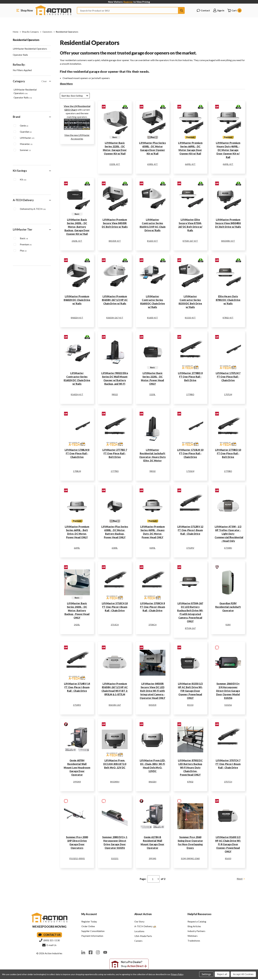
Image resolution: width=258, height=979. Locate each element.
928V (228, 624)
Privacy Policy (177, 974)
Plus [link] (23, 250)
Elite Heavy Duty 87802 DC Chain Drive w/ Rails (228, 300)
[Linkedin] (83, 952)
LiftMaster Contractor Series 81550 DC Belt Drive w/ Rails (190, 301)
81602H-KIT (77, 394)
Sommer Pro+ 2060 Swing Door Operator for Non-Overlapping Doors (190, 842)
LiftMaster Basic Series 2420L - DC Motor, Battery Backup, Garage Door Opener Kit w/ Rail (77, 226)
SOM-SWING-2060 (190, 858)
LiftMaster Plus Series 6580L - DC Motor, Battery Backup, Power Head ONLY (114, 532)
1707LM (228, 394)
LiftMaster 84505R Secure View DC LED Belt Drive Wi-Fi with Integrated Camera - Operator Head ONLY (152, 690)
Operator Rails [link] (23, 97)
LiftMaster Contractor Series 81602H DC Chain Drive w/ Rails (77, 378)
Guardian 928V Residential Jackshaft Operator (228, 607)
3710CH (115, 624)
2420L (77, 624)
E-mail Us (51, 945)
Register (128, 1)
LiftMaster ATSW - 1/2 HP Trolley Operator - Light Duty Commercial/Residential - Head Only (228, 533)
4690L (152, 548)
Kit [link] (23, 179)
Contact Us (51, 934)
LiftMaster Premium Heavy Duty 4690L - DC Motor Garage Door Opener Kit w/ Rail (228, 150)
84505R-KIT (115, 241)
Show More (66, 83)
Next (240, 878)
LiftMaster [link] (27, 137)
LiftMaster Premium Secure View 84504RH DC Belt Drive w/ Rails (228, 223)
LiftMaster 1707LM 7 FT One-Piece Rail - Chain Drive (228, 377)
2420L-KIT (77, 241)
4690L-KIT (228, 164)
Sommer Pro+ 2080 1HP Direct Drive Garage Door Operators (77, 842)
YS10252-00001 (77, 858)
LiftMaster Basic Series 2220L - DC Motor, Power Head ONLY (152, 378)
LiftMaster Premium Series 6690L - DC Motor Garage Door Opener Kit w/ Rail (190, 148)
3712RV (190, 548)
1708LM (77, 471)
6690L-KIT (190, 164)
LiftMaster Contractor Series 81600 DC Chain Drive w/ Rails (152, 301)
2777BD (115, 471)
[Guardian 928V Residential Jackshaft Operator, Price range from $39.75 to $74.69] (228, 582)
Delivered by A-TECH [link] (33, 208)
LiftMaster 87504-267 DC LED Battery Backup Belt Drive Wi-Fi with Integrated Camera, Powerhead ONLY (190, 612)
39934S (152, 858)
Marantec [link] (26, 143)
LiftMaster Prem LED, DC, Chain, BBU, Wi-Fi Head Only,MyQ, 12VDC (152, 766)
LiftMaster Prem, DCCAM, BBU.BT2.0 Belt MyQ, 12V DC (114, 764)
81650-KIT (152, 241)
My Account (89, 914)
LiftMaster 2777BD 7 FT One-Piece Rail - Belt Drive (114, 453)
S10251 (115, 858)
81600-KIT (152, 317)
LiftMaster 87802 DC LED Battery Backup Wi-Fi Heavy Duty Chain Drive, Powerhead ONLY (190, 767)
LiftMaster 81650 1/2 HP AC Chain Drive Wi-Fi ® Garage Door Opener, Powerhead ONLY (228, 844)
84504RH (114, 781)
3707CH (228, 781)
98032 (152, 471)
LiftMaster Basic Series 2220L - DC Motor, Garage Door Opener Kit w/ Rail (115, 148)
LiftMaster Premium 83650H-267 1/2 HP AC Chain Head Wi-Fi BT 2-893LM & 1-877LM (115, 689)
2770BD (228, 471)
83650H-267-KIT (114, 317)
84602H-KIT (77, 317)
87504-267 (190, 628)
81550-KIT (190, 317)
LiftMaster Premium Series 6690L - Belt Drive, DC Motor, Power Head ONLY (77, 532)
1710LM (190, 471)
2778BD (190, 394)
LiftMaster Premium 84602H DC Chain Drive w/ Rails (77, 300)
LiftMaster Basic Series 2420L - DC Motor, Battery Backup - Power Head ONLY (77, 610)
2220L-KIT (114, 164)
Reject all (222, 974)
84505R (152, 705)
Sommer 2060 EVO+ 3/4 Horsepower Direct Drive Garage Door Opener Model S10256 (228, 690)
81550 (190, 705)
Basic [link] (24, 238)
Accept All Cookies (243, 974)
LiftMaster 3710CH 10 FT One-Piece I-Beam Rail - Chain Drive (115, 607)
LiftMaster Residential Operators (30, 48)
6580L (115, 548)
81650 (228, 858)
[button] (75, 95)
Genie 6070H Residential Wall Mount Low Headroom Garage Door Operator (77, 767)
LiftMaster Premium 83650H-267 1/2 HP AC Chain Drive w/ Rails (115, 300)
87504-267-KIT (190, 241)
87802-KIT (228, 317)
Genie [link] (24, 125)
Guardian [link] (26, 131)
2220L (152, 394)
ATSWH (228, 548)
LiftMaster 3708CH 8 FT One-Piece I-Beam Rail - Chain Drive (152, 607)
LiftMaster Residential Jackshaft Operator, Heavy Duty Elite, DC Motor (152, 455)
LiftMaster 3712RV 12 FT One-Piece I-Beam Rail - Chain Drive (190, 530)
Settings (206, 974)
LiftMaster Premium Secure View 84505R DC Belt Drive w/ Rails (115, 223)
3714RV (77, 705)
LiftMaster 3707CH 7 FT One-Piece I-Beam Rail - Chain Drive (228, 764)
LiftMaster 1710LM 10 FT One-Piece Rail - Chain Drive (190, 453)
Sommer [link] (25, 150)
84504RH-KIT (228, 241)
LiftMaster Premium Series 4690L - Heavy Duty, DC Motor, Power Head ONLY (152, 532)
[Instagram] (98, 952)
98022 (115, 394)
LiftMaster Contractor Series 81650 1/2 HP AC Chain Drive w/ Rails (152, 225)
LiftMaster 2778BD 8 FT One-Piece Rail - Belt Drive (190, 377)
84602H (152, 781)
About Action (143, 914)
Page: (143, 879)
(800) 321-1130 (51, 940)
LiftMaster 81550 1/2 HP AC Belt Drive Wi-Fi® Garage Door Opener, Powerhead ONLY (190, 690)
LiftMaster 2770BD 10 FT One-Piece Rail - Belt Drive (228, 453)
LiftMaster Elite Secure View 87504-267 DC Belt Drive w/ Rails (190, 225)
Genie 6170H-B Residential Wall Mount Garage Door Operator (152, 842)
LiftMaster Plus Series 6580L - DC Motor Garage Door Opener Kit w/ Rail (152, 148)
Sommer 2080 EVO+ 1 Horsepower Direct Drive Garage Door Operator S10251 (114, 842)
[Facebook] (90, 952)
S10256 (228, 705)
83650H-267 (115, 705)
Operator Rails (20, 54)
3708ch (153, 624)
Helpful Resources (199, 914)
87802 (190, 781)
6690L (77, 548)
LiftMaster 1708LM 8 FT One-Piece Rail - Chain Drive (77, 453)
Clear (44, 81)
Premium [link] (26, 244)
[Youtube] (105, 952)
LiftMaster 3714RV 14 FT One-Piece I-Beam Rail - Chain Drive (77, 687)
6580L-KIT (152, 164)
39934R (77, 781)
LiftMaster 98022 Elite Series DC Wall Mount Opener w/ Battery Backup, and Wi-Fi (114, 378)
